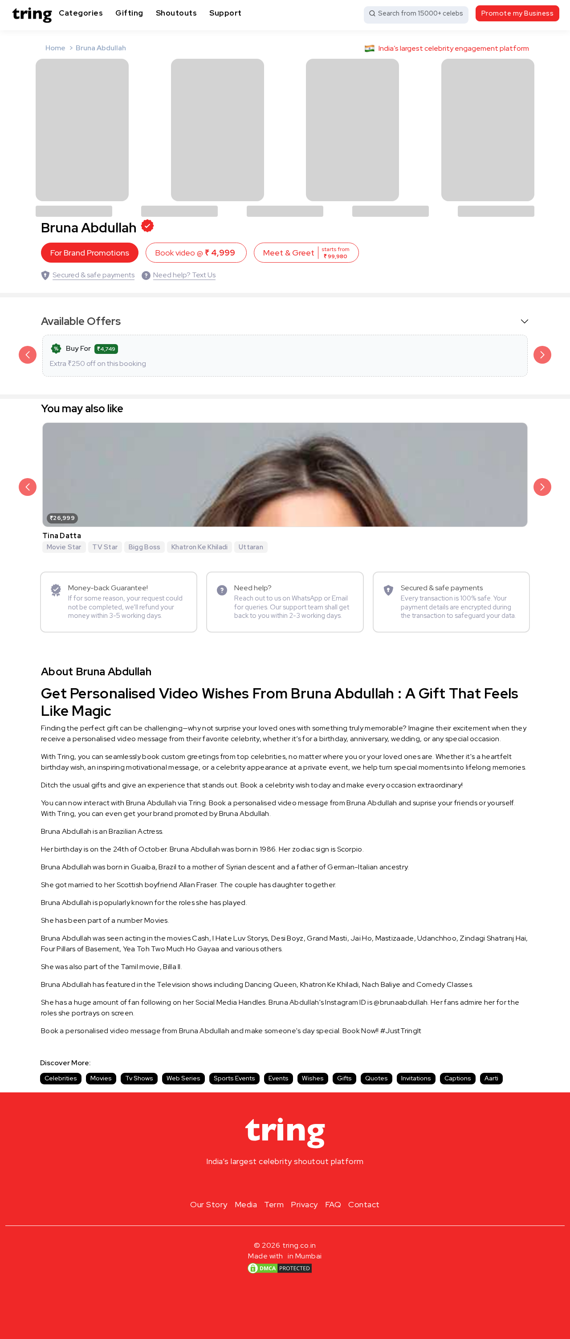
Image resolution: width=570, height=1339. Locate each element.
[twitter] (285, 1182)
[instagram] (256, 1182)
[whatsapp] (313, 1182)
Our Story (209, 1204)
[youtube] (299, 1182)
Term (274, 1204)
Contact (364, 1204)
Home (55, 48)
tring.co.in (299, 1245)
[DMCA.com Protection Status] (279, 1268)
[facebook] (271, 1182)
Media (246, 1204)
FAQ (333, 1204)
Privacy (304, 1204)
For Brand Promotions (89, 253)
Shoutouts (176, 13)
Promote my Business (517, 13)
